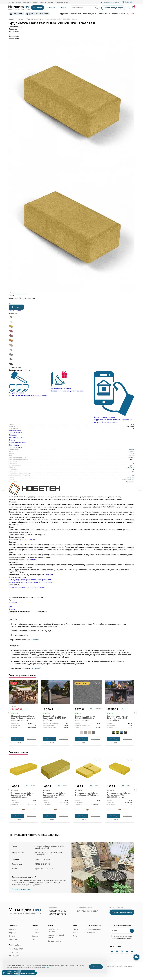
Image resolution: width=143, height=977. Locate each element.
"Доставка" (36, 668)
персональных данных (124, 938)
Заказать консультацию (113, 8)
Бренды (11, 2)
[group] (29, 384)
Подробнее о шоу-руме (21, 889)
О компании (27, 2)
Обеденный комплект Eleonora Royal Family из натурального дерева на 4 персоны (23, 718)
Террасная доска (89, 14)
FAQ (33, 939)
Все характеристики (15, 430)
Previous (8, 713)
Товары (39, 7)
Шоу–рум (49, 575)
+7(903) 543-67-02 (57, 914)
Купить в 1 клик (15, 311)
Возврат (35, 936)
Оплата (35, 2)
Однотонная (130, 478)
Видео (75, 932)
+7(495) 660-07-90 (57, 911)
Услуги (52, 7)
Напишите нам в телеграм (111, 2)
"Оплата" (35, 640)
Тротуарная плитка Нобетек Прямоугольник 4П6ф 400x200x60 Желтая (118, 795)
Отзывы (18, 2)
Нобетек (131, 449)
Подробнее (45, 967)
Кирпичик (131, 452)
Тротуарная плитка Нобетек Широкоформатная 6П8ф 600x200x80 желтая (22, 795)
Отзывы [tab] (12, 440)
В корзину (16, 307)
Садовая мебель (104, 14)
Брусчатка (64, 14)
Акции (132, 14)
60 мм (132, 454)
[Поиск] (96, 8)
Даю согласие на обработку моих (122, 937)
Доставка (43, 2)
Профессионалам (94, 929)
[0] (132, 7)
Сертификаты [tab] (14, 445)
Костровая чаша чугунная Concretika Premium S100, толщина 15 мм (117, 718)
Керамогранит (75, 14)
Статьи (75, 929)
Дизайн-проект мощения (38, 14)
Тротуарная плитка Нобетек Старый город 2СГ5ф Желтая (86, 794)
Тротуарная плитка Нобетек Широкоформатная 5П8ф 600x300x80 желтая (54, 795)
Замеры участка (54, 941)
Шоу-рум (51, 2)
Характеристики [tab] (15, 432)
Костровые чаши (118, 14)
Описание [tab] (13, 435)
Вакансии (91, 932)
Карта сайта (13, 939)
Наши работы (18, 14)
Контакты (12, 929)
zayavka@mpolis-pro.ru (43, 868)
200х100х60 (130, 468)
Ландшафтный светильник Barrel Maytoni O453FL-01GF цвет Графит (54, 718)
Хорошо (96, 967)
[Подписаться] (132, 931)
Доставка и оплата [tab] (16, 437)
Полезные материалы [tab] (17, 442)
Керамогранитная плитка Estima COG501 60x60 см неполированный (85, 718)
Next (134, 713)
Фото (75, 936)
